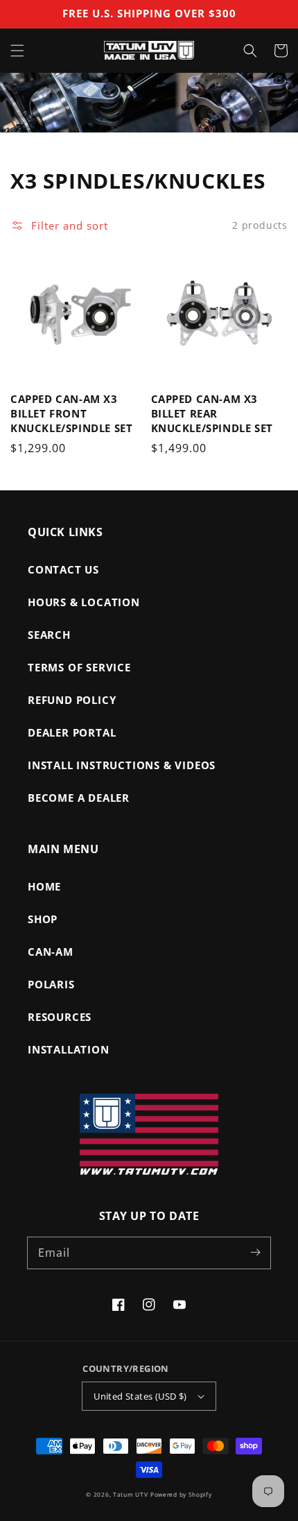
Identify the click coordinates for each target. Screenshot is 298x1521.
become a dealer (79, 798)
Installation (68, 1049)
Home (44, 886)
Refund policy (72, 700)
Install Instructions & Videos (122, 765)
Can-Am (50, 952)
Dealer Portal (72, 732)
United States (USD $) (140, 1396)
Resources (59, 1017)
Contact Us (63, 569)
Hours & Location (84, 602)
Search (49, 635)
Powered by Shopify (181, 1494)
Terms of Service (79, 667)
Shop (43, 919)
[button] (17, 50)
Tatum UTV (130, 1494)
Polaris (51, 984)
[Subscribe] (255, 1252)
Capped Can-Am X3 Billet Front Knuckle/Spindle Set (71, 413)
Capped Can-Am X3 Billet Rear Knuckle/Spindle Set (212, 413)
